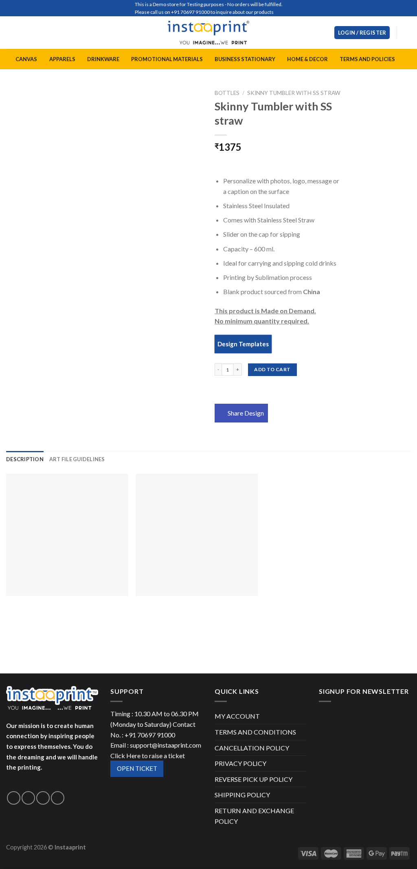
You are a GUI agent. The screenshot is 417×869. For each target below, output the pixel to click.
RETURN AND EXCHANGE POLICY (254, 816)
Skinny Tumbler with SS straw (293, 93)
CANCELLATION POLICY (252, 748)
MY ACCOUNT (237, 716)
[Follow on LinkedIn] (57, 798)
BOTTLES (227, 93)
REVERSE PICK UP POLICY (253, 779)
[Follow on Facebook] (13, 798)
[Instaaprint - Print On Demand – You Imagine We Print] (208, 32)
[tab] (25, 459)
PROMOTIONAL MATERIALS (167, 59)
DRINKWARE (103, 59)
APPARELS (62, 59)
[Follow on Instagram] (28, 798)
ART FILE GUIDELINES (77, 459)
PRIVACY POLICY (240, 763)
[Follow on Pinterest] (43, 798)
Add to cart (272, 369)
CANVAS (26, 59)
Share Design (246, 413)
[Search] (325, 32)
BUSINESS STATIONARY (245, 59)
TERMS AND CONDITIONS (255, 732)
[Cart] (407, 33)
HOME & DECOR (307, 59)
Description (25, 459)
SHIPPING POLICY (242, 795)
